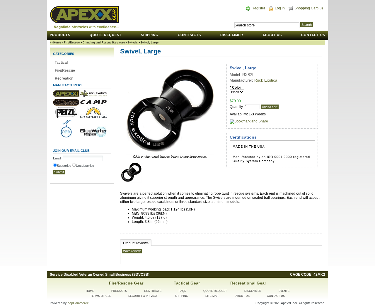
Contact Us (313, 35)
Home (56, 42)
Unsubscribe (85, 165)
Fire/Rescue (72, 42)
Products (60, 35)
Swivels (133, 42)
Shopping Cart (306, 8)
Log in (280, 8)
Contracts (189, 35)
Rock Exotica (265, 80)
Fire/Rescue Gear (126, 283)
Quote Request (106, 35)
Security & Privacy (143, 295)
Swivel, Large (149, 42)
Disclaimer (231, 35)
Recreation (64, 78)
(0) (320, 8)
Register (258, 8)
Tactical (61, 62)
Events (284, 291)
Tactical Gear (187, 283)
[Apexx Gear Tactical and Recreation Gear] (84, 17)
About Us (272, 35)
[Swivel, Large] (131, 181)
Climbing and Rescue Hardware (104, 42)
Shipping (149, 35)
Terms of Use (100, 295)
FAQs (182, 291)
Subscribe (64, 165)
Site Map (211, 295)
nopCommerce (78, 303)
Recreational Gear (248, 283)
